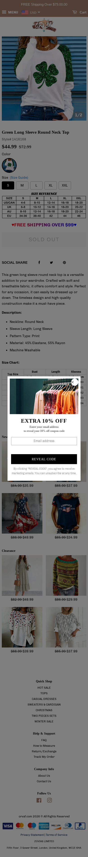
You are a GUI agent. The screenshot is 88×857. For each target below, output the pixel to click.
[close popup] (74, 382)
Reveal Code (44, 459)
